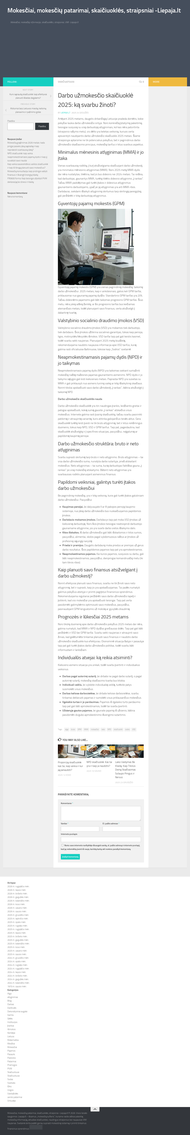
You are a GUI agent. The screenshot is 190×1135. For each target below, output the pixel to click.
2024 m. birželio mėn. (17, 975)
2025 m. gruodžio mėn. (18, 915)
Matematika (13, 1040)
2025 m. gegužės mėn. (18, 940)
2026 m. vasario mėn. (17, 908)
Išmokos (11, 1029)
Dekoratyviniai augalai (17, 1011)
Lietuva (10, 1036)
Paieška (11, 121)
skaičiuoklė (118, 729)
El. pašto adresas (111, 823)
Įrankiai (10, 1025)
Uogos (10, 1090)
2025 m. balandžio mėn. (18, 943)
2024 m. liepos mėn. (16, 972)
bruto (73, 729)
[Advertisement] (95, 55)
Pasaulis (11, 1054)
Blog (9, 1000)
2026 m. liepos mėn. (16, 890)
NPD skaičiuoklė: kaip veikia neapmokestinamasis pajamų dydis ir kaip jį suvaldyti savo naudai (27, 157)
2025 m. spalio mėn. (16, 922)
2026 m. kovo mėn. (16, 904)
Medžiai (11, 1043)
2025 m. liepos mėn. (16, 933)
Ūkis (9, 1086)
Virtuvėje (11, 1100)
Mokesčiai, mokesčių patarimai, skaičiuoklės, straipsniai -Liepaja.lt (94, 10)
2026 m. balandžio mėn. (18, 900)
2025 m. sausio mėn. (17, 954)
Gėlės (10, 1018)
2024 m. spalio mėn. (16, 961)
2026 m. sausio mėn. (17, 911)
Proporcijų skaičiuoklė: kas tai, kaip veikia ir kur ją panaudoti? (70, 766)
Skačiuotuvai (13, 1072)
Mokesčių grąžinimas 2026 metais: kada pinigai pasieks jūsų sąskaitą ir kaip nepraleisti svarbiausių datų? (26, 146)
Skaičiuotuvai (66, 81)
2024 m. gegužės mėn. (18, 979)
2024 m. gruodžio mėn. (18, 958)
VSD (133, 729)
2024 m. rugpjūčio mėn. (18, 968)
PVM (9, 1068)
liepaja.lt (65, 112)
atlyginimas (12, 997)
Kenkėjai (11, 1033)
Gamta (10, 1015)
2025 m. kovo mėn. (16, 947)
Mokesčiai (12, 1047)
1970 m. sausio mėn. (17, 986)
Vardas (64, 823)
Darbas (10, 1004)
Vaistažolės (12, 1093)
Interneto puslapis (69, 834)
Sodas (10, 1079)
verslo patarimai (14, 1097)
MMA (86, 729)
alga (66, 729)
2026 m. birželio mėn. (17, 893)
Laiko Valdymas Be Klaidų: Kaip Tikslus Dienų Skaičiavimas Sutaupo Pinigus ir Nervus (125, 770)
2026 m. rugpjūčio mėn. (18, 886)
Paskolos (11, 1058)
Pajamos (11, 1050)
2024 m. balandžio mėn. (18, 983)
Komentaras (67, 803)
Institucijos (12, 1022)
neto (103, 729)
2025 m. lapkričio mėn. (17, 918)
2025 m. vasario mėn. (17, 950)
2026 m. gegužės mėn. (18, 897)
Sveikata (11, 1083)
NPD (109, 729)
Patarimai (11, 1061)
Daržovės (11, 1008)
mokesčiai (95, 729)
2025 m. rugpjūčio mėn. (18, 929)
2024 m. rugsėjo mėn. (17, 965)
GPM (79, 729)
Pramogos (12, 1065)
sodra (127, 729)
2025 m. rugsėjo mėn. (17, 925)
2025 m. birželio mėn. (17, 936)
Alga (9, 993)
